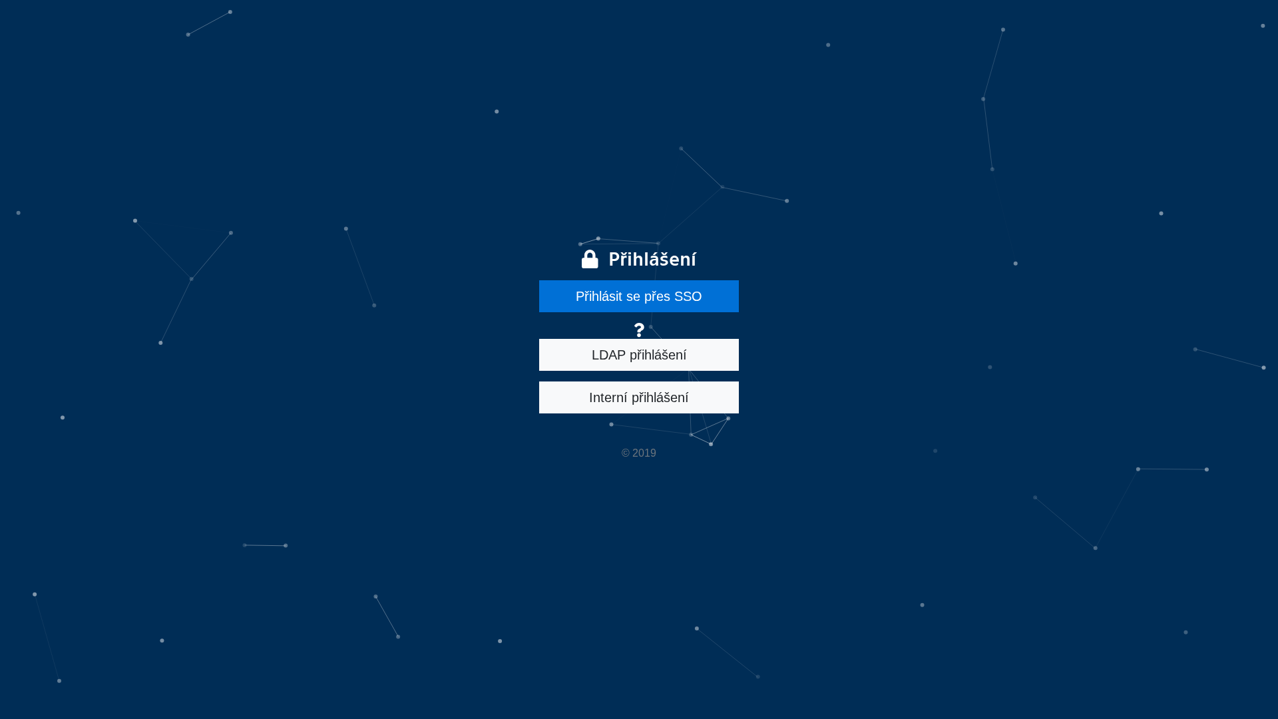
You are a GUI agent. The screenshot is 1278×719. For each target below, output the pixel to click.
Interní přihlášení (639, 397)
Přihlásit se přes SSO (639, 296)
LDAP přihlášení (639, 355)
